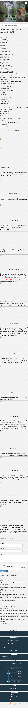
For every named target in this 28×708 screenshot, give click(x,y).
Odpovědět (5, 584)
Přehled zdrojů (14, 688)
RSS (5, 704)
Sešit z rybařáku (14, 650)
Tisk (7, 704)
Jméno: (2, 543)
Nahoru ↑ (22, 704)
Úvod (2, 25)
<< (7, 663)
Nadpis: (2, 548)
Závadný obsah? (15, 703)
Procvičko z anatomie (14, 643)
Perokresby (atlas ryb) (14, 640)
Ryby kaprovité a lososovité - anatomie (14, 647)
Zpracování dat (23, 703)
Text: (1, 554)
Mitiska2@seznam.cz (6, 657)
